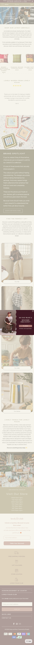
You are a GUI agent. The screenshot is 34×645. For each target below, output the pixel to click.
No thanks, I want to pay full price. (25, 328)
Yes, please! (25, 325)
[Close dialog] (33, 311)
